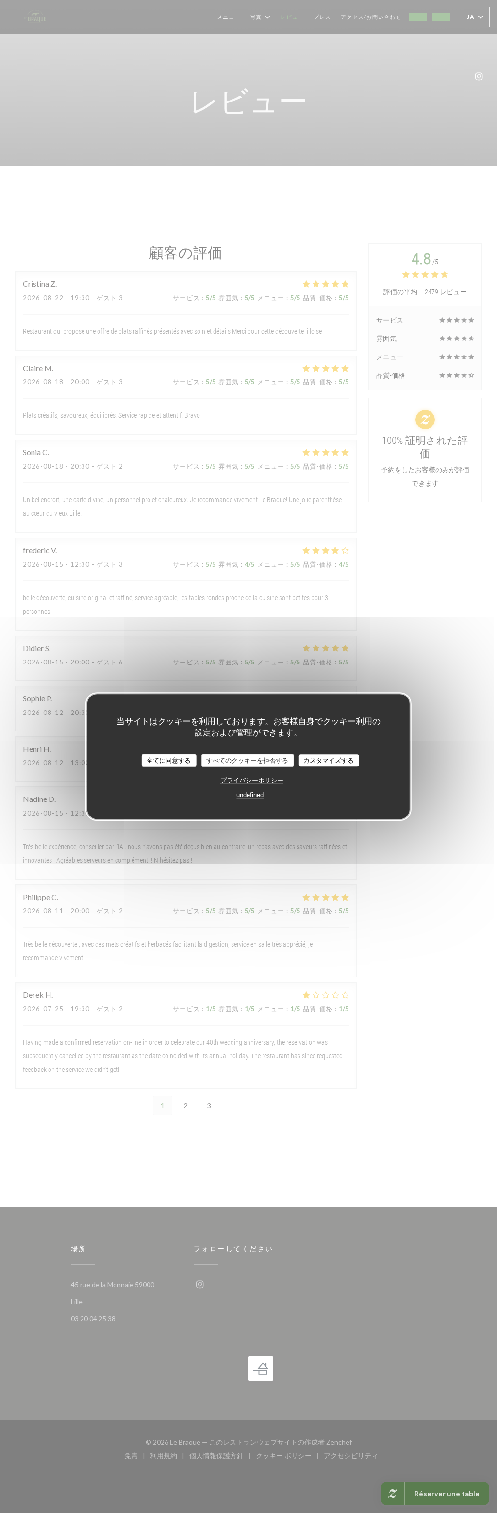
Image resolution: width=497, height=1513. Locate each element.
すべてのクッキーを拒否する (247, 760)
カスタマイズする (328, 760)
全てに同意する (169, 760)
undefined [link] (250, 795)
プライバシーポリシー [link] (251, 780)
